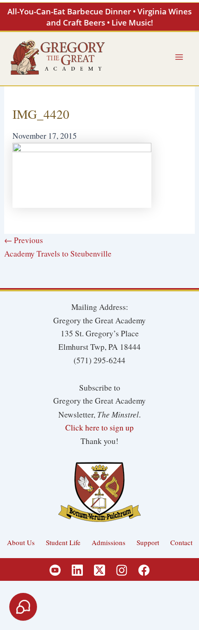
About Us (21, 542)
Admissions (108, 542)
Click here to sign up (99, 427)
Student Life (63, 542)
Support (148, 542)
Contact (181, 542)
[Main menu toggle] (179, 57)
